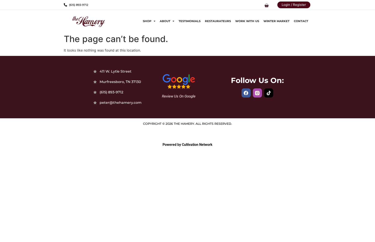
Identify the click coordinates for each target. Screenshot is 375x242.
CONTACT (301, 21)
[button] (266, 6)
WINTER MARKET (276, 21)
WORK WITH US (247, 21)
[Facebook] (246, 92)
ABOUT (165, 21)
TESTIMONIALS (190, 21)
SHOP (147, 21)
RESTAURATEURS (218, 21)
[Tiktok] (268, 92)
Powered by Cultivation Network (187, 145)
